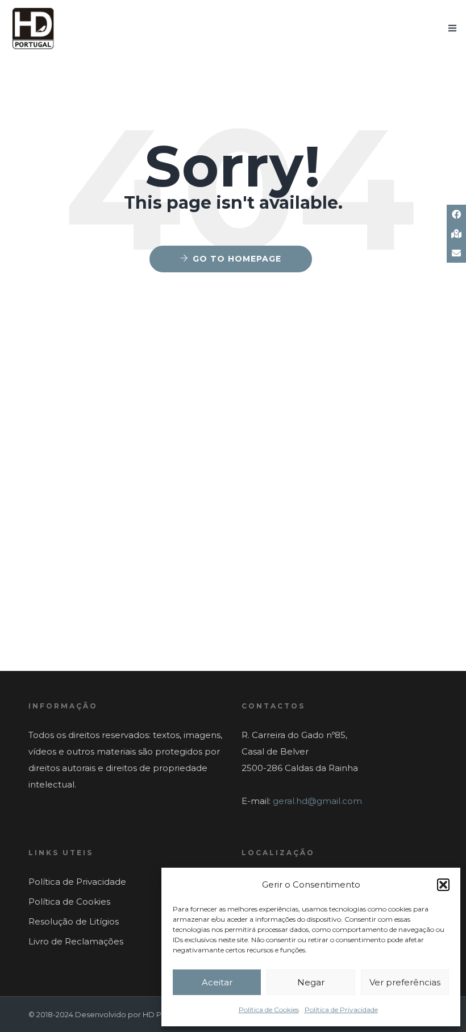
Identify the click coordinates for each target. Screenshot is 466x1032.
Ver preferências (404, 982)
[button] (443, 884)
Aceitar (217, 982)
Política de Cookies (269, 1009)
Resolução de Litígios (73, 921)
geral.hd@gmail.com (317, 800)
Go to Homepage (237, 259)
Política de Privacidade (341, 1009)
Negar (310, 982)
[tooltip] (456, 214)
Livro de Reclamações (75, 941)
